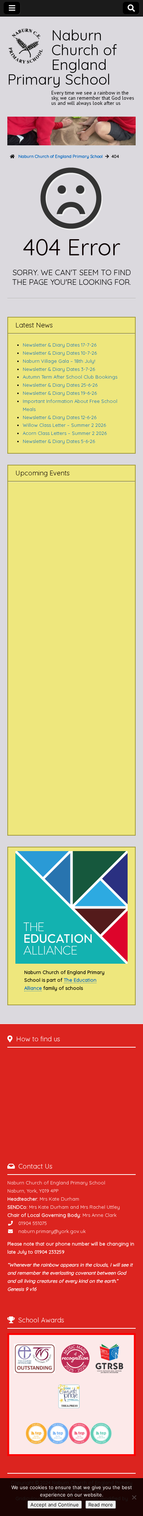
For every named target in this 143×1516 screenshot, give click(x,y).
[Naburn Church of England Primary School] (71, 131)
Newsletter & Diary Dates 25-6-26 (60, 385)
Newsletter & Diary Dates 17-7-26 (59, 345)
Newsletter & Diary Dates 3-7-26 (59, 369)
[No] (134, 1497)
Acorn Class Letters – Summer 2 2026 (65, 433)
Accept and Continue (54, 1505)
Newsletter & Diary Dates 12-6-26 (59, 417)
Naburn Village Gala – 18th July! (59, 361)
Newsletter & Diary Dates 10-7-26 (60, 353)
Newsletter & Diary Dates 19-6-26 (60, 393)
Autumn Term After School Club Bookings (70, 377)
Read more (100, 1505)
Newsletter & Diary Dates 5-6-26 (59, 441)
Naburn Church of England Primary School (62, 57)
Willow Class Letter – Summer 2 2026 (64, 425)
